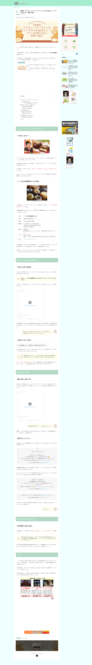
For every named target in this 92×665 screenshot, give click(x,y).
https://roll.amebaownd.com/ (29, 239)
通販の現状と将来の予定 (27, 111)
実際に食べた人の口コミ (27, 113)
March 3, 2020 (43, 488)
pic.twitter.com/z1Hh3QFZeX (48, 486)
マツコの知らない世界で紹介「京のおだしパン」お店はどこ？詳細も (41, 65)
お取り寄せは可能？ (25, 110)
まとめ (22, 119)
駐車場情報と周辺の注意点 (27, 117)
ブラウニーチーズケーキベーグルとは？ (29, 99)
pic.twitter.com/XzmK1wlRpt (47, 495)
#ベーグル (37, 486)
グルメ (26, 638)
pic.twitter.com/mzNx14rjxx (44, 460)
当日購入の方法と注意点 (27, 108)
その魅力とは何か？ (26, 101)
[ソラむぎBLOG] (20, 3)
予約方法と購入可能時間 (27, 106)
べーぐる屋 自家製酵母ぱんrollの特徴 (29, 103)
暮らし (18, 14)
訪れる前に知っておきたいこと (27, 115)
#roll (40, 486)
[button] (37, 655)
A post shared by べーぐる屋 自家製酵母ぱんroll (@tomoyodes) (30, 318)
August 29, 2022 (43, 462)
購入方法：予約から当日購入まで (28, 105)
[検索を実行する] (77, 54)
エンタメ (22, 638)
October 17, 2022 (43, 497)
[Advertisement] (37, 83)
